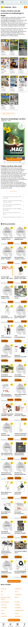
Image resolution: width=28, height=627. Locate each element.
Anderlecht (18, 589)
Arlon (16, 591)
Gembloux (18, 616)
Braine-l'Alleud (5, 602)
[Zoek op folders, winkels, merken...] (21, 2)
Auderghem (18, 594)
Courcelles (4, 607)
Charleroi (3, 605)
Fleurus (3, 613)
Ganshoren (4, 616)
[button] (14, 197)
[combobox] (12, 2)
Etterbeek (18, 607)
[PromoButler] (2, 2)
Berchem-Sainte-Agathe (6, 598)
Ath (2, 594)
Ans (2, 591)
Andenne (3, 589)
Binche (17, 597)
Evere (2, 610)
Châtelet (17, 605)
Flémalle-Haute (19, 610)
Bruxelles (17, 602)
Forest (17, 613)
